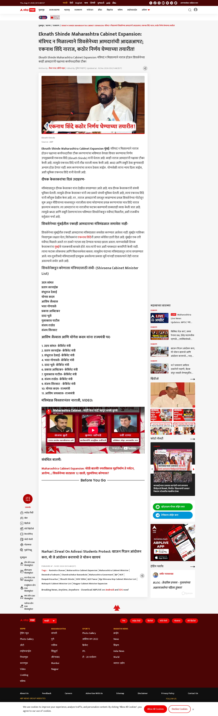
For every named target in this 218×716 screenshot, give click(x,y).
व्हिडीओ (27, 523)
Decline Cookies (179, 709)
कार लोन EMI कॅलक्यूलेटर (29, 597)
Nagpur (55, 669)
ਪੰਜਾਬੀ (92, 2)
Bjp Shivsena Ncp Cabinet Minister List (117, 579)
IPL (83, 651)
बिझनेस (110, 9)
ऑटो (22, 645)
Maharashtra (58, 629)
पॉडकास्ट (27, 544)
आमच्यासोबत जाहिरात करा (189, 2)
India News (118, 651)
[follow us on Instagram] (167, 3)
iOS (121, 590)
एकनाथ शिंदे (84, 237)
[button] (28, 501)
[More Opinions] (192, 566)
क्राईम (115, 633)
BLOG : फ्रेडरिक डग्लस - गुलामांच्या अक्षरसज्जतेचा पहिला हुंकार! (171, 585)
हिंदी (71, 2)
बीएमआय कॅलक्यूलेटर (28, 571)
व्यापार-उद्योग (119, 663)
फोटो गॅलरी (28, 539)
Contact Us (193, 693)
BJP (116, 574)
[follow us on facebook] (155, 3)
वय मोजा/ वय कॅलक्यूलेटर (29, 579)
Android (109, 590)
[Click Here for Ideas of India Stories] (55, 17)
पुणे (52, 639)
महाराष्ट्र (67, 9)
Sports (86, 629)
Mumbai (55, 663)
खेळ (26, 518)
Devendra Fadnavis (51, 574)
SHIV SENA (81, 579)
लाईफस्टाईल (132, 9)
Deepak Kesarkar (50, 579)
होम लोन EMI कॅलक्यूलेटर (29, 564)
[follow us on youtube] (163, 3)
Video (23, 669)
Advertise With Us (94, 693)
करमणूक (24, 663)
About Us (24, 693)
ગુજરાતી (100, 2)
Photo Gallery (27, 639)
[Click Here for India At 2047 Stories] (43, 17)
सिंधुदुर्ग (54, 651)
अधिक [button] (144, 9)
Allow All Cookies (155, 709)
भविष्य (120, 9)
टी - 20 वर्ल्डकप (89, 657)
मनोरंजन (90, 9)
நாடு (108, 2)
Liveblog (24, 675)
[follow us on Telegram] (171, 3)
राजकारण (78, 9)
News (116, 639)
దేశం (114, 2)
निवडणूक (24, 657)
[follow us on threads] (159, 3)
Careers (68, 693)
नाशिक (54, 645)
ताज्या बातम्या (54, 9)
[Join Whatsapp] (176, 3)
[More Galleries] (192, 439)
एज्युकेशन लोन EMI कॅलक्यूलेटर (30, 588)
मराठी (65, 2)
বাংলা (86, 2)
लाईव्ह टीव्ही (28, 512)
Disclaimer (143, 693)
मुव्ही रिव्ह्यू (28, 550)
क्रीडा (100, 9)
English (78, 2)
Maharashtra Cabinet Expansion (82, 570)
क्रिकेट (85, 645)
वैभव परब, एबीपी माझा (57, 68)
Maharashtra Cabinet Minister (114, 570)
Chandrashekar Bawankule (74, 574)
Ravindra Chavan (57, 570)
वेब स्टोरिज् (28, 534)
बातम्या (48, 25)
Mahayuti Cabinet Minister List (57, 583)
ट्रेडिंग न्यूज (24, 633)
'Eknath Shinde (67, 579)
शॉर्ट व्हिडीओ (29, 528)
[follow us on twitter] (151, 3)
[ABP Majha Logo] (27, 10)
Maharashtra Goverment (101, 574)
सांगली (54, 633)
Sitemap (120, 693)
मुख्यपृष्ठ (41, 9)
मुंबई (57, 246)
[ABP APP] (161, 551)
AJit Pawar (92, 579)
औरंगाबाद (55, 657)
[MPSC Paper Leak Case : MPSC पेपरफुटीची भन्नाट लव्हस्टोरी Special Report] (184, 415)
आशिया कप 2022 (90, 639)
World (116, 657)
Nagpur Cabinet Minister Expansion (90, 583)
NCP (121, 574)
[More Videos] (192, 379)
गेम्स (123, 620)
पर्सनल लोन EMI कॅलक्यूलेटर (28, 606)
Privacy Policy (167, 693)
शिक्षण (116, 645)
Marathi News (120, 629)
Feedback (46, 693)
